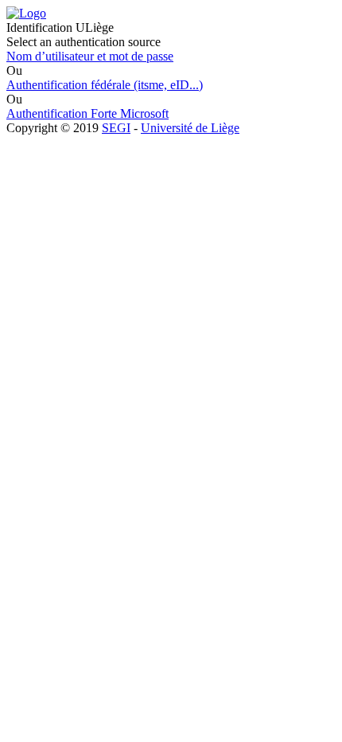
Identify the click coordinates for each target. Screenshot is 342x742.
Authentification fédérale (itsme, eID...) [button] (104, 85)
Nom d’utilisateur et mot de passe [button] (89, 56)
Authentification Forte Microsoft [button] (87, 113)
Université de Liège (190, 128)
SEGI (116, 128)
